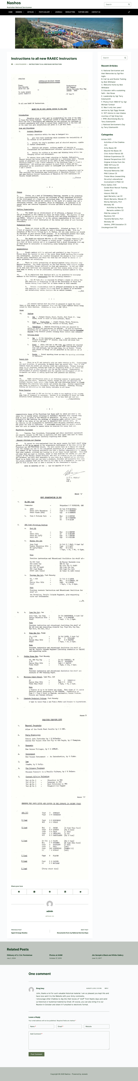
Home (10, 12)
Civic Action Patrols (112, 153)
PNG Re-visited (110, 213)
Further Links (83, 12)
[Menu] (129, 12)
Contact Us (96, 12)
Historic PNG (109, 193)
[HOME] (12, 64)
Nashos (14, 3)
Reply (106, 988)
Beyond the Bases (111, 151)
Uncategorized (107, 227)
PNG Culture (109, 173)
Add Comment (36, 1034)
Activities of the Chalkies (114, 142)
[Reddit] (80, 892)
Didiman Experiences (112, 156)
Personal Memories (112, 171)
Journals (58, 12)
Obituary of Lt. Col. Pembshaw (19, 955)
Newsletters (70, 12)
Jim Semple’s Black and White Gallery (107, 955)
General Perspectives (112, 159)
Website (88, 1026)
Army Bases (109, 148)
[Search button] (129, 4)
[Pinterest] (50, 892)
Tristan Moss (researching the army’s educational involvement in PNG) (114, 179)
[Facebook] (19, 892)
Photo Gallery (44, 12)
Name (33, 1026)
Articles (30, 12)
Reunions (107, 216)
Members (19, 12)
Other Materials (110, 168)
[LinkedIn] (65, 892)
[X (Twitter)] (34, 892)
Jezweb (85, 1074)
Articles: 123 (49, 916)
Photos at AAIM (55, 955)
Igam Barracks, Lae (112, 196)
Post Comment (36, 1054)
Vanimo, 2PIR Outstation (114, 224)
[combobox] (112, 58)
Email (60, 1026)
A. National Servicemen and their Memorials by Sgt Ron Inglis (112, 73)
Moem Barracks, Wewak (114, 199)
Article (104, 139)
